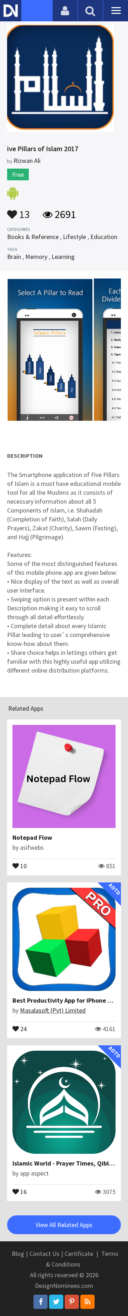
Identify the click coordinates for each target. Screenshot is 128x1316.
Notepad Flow (32, 837)
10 (23, 865)
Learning (63, 257)
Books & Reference (33, 237)
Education (103, 237)
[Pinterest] (72, 1302)
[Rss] (87, 1302)
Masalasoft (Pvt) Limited (53, 1010)
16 (23, 1191)
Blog (18, 1253)
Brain (14, 257)
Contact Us (44, 1253)
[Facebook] (40, 1302)
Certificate (79, 1253)
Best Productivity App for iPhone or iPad (69, 1000)
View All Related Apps (64, 1225)
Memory (36, 257)
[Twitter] (56, 1302)
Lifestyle (74, 237)
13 (23, 210)
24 (23, 1028)
